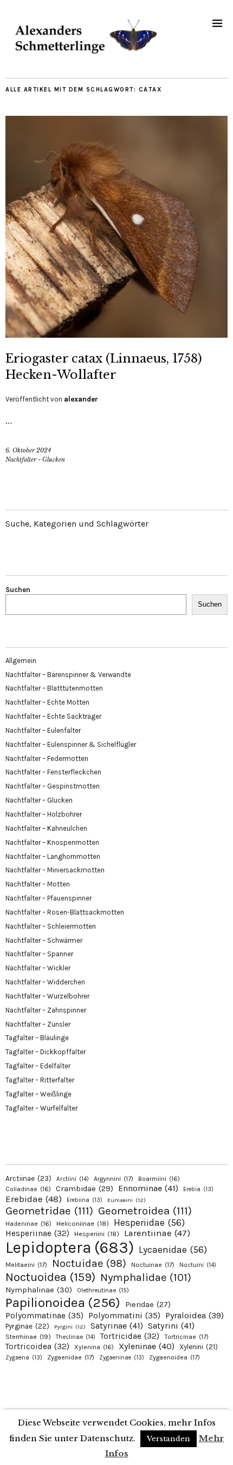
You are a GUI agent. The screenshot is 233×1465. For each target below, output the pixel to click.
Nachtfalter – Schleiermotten (50, 926)
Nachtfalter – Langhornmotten (52, 856)
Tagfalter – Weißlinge (38, 1094)
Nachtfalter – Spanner (39, 954)
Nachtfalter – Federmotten (46, 758)
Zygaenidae (70, 1357)
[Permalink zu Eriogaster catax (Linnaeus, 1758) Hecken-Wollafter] (116, 334)
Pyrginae (27, 1326)
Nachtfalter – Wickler (37, 968)
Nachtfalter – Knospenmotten (52, 842)
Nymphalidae (145, 1277)
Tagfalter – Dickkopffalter (45, 1052)
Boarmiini (159, 1178)
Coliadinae (28, 1189)
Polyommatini (124, 1316)
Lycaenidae (173, 1249)
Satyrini (171, 1326)
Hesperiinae (37, 1233)
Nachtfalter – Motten (37, 884)
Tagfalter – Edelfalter (37, 1066)
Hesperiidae (149, 1222)
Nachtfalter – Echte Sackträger (53, 716)
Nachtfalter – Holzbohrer (43, 814)
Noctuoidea (50, 1277)
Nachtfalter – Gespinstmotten (52, 786)
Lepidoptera (69, 1247)
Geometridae (49, 1210)
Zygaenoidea (174, 1357)
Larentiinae (157, 1233)
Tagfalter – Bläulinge (37, 1038)
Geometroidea (145, 1210)
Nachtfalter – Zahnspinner (45, 1010)
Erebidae (33, 1198)
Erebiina (84, 1200)
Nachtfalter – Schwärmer (43, 940)
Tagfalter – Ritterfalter (39, 1080)
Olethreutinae (103, 1290)
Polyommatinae (44, 1316)
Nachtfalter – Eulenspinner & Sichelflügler (70, 744)
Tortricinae (186, 1337)
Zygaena (23, 1357)
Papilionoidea (62, 1302)
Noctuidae (89, 1263)
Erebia (198, 1189)
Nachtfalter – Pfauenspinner (48, 898)
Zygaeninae (121, 1357)
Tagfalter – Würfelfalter (41, 1108)
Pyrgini (70, 1326)
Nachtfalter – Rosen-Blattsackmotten (64, 912)
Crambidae (84, 1188)
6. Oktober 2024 (28, 450)
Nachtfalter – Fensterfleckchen (53, 772)
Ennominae (148, 1188)
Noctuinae (152, 1265)
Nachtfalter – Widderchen (45, 982)
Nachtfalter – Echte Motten (47, 702)
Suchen (17, 590)
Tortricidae (129, 1336)
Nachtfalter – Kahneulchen (46, 828)
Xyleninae (146, 1346)
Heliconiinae (82, 1223)
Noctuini (197, 1265)
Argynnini (113, 1178)
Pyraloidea (194, 1315)
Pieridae (148, 1304)
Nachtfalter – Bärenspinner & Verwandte (68, 675)
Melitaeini (26, 1265)
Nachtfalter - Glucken (35, 459)
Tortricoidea (37, 1346)
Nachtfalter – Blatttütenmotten (54, 688)
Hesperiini (96, 1234)
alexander (81, 399)
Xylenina (94, 1347)
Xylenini (198, 1347)
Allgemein (20, 660)
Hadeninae (28, 1223)
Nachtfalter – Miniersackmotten (55, 870)
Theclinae (75, 1337)
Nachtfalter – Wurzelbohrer (47, 996)
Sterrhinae (28, 1336)
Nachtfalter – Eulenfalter (43, 730)
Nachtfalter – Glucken (39, 800)
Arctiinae (28, 1178)
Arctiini (72, 1178)
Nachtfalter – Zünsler (37, 1024)
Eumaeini (126, 1200)
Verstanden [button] (168, 1438)
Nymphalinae (38, 1290)
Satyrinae (116, 1326)
